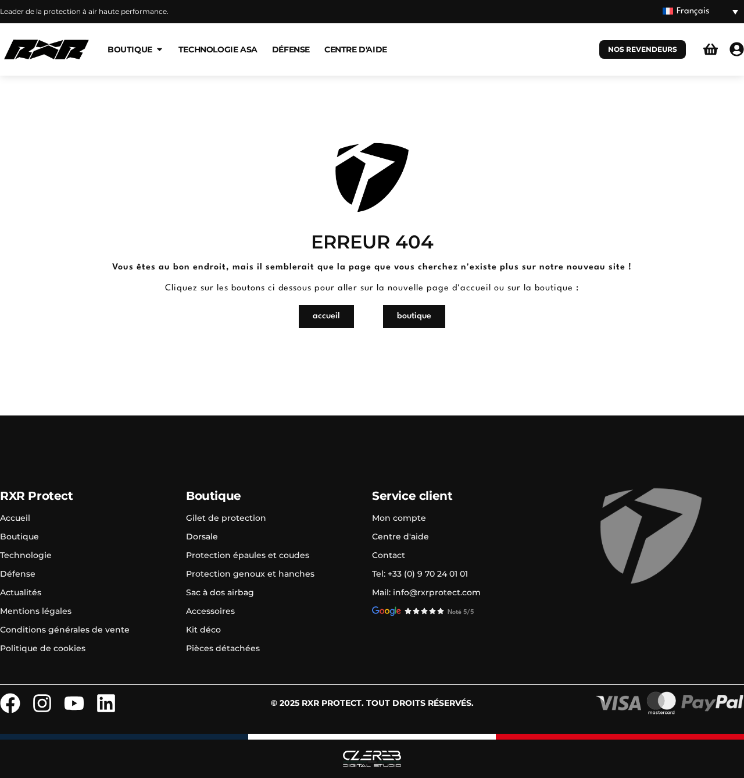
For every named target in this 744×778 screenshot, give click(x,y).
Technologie (26, 555)
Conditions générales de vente (65, 629)
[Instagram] (42, 703)
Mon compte (399, 518)
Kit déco (203, 629)
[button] (700, 12)
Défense (17, 574)
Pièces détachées (223, 648)
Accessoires (210, 611)
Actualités (20, 592)
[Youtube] (74, 703)
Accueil (15, 518)
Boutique (19, 536)
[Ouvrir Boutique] (159, 49)
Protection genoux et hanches (250, 574)
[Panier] (710, 49)
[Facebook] (10, 703)
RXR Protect (36, 496)
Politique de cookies (42, 648)
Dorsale (202, 536)
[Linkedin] (106, 703)
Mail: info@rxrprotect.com (426, 592)
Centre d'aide (400, 536)
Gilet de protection (226, 518)
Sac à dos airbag (220, 592)
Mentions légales (35, 611)
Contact (388, 555)
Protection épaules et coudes (247, 555)
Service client (412, 496)
